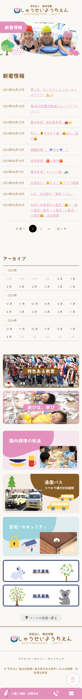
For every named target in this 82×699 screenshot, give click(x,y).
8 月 (60, 279)
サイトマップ (56, 659)
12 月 (9, 304)
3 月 (47, 286)
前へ (22, 228)
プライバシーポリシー (31, 659)
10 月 (34, 304)
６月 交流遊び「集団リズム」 (52, 193)
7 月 (72, 279)
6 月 (9, 286)
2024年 (12, 320)
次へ (60, 228)
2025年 (12, 295)
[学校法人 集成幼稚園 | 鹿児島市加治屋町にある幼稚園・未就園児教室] (41, 10)
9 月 (47, 304)
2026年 (12, 270)
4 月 (34, 286)
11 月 (22, 304)
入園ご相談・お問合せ (25, 693)
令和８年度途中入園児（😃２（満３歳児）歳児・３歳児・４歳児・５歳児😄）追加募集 (54, 210)
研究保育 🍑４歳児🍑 (47, 160)
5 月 (22, 286)
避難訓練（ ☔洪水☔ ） (50, 149)
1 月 (72, 286)
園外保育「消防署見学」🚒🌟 (51, 122)
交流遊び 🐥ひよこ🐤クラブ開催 (54, 182)
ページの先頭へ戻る (43, 618)
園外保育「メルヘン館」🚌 (49, 171)
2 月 (60, 286)
